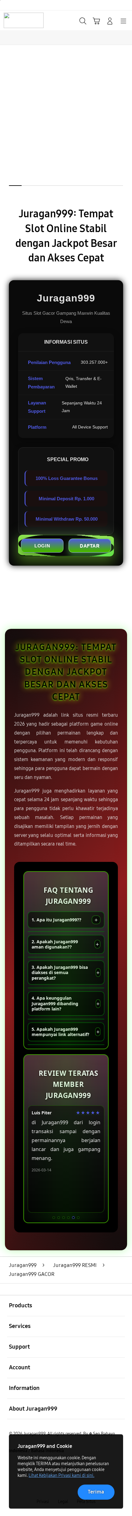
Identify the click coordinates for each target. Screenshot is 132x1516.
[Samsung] (18, 20)
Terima (96, 1492)
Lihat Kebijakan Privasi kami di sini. (61, 1475)
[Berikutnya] (124, 129)
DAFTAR (90, 545)
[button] (96, 21)
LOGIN (42, 545)
